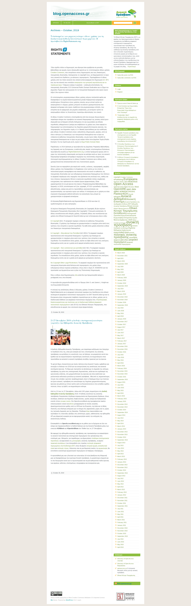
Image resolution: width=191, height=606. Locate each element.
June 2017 (120, 332)
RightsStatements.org (76, 152)
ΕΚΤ (129, 204)
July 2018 (120, 308)
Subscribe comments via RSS (126, 78)
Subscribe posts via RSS (125, 75)
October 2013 (121, 437)
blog (87, 411)
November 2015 (122, 374)
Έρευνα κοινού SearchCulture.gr (127, 103)
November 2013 (122, 434)
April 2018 (120, 316)
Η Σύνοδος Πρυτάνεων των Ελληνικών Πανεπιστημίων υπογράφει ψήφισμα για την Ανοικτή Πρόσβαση (127, 150)
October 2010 (121, 533)
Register (120, 92)
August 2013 (121, 442)
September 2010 (122, 536)
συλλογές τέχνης (63, 448)
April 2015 (120, 393)
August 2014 (121, 415)
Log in (79, 600)
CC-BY (105, 80)
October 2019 (121, 283)
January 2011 (121, 525)
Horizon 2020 (118, 182)
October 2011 (121, 503)
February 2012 (122, 492)
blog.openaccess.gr (71, 13)
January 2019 (121, 294)
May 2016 (120, 360)
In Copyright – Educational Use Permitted (65, 233)
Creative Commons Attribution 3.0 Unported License (88, 597)
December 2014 (122, 404)
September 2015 (122, 379)
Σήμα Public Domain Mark (90, 142)
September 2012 (122, 473)
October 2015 (121, 376)
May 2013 (120, 451)
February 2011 (122, 522)
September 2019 (122, 286)
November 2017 (122, 321)
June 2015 (120, 387)
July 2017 (120, 330)
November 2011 (122, 500)
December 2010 (122, 528)
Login (119, 89)
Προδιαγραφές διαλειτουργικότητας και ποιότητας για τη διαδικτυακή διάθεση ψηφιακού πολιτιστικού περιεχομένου (79, 302)
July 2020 (120, 266)
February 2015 (122, 398)
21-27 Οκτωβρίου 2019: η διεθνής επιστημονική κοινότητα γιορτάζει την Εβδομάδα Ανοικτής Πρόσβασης (76, 321)
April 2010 (120, 547)
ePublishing (118, 179)
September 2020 (122, 264)
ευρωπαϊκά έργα (121, 232)
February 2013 (122, 459)
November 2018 (122, 299)
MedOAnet (132, 182)
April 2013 (120, 453)
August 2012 (121, 475)
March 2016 (121, 365)
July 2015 (120, 385)
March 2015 (121, 396)
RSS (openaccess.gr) (124, 583)
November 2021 (122, 255)
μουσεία (131, 232)
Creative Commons (57, 72)
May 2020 (120, 269)
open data (131, 189)
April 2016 (120, 363)
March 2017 (121, 338)
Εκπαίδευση (120, 213)
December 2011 (122, 497)
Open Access (123, 184)
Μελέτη (116, 220)
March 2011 (121, 519)
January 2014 (121, 429)
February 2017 (122, 341)
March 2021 (121, 261)
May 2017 (120, 335)
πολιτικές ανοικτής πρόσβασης (125, 236)
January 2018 (121, 319)
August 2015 (121, 382)
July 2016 (120, 354)
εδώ (76, 275)
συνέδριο (133, 237)
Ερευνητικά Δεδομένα (128, 215)
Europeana (130, 179)
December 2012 (122, 464)
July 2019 (120, 288)
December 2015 (122, 371)
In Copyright (55, 221)
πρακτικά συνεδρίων (58, 443)
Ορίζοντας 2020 (126, 220)
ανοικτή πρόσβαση (126, 223)
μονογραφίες (76, 441)
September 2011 (122, 506)
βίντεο (71, 404)
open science (120, 191)
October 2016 (121, 352)
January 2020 (121, 280)
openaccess (119, 187)
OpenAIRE (120, 189)
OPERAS (131, 192)
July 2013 (120, 445)
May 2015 (120, 390)
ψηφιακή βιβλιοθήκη (121, 240)
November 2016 (122, 349)
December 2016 (122, 346)
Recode (130, 194)
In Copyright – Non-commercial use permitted (67, 248)
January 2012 (121, 495)
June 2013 (120, 448)
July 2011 (120, 508)
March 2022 (121, 253)
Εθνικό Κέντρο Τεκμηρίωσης (126, 209)
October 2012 (121, 470)
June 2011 (120, 511)
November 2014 (122, 407)
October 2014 (121, 409)
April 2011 (120, 517)
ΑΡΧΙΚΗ (56, 22)
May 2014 (120, 420)
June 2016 (120, 357)
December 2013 (122, 432)
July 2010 (120, 539)
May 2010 (120, 544)
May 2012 (120, 484)
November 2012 (122, 467)
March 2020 (121, 275)
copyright (117, 177)
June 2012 (120, 481)
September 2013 (122, 440)
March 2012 (121, 489)
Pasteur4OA (121, 193)
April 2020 (120, 272)
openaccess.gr (122, 568)
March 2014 (121, 426)
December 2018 (122, 297)
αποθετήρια (124, 228)
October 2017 (121, 324)
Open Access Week (131, 187)
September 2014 (122, 412)
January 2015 (121, 401)
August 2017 (121, 327)
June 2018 (120, 310)
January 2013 (121, 462)
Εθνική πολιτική (132, 206)
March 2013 (121, 456)
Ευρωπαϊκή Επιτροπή (123, 218)
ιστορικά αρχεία (92, 446)
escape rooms (66, 401)
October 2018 (121, 302)
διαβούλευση (126, 230)
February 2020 (122, 277)
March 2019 (121, 291)
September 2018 (122, 305)
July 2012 (120, 478)
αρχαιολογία (102, 448)
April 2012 (120, 487)
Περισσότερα (132, 66)
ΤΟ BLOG (67, 22)
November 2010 (122, 531)
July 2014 (120, 418)
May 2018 (120, 313)
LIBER (126, 182)
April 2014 (120, 423)
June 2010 (120, 542)
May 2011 (120, 514)
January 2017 (121, 343)
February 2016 (122, 368)
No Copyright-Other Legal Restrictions (64, 263)
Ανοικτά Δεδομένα (122, 197)
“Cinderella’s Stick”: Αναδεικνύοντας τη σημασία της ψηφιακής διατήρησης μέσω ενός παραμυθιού (127, 118)
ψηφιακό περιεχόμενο (126, 240)
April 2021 (120, 258)
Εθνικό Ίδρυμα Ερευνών (121, 208)
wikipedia (117, 197)
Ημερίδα (134, 218)
